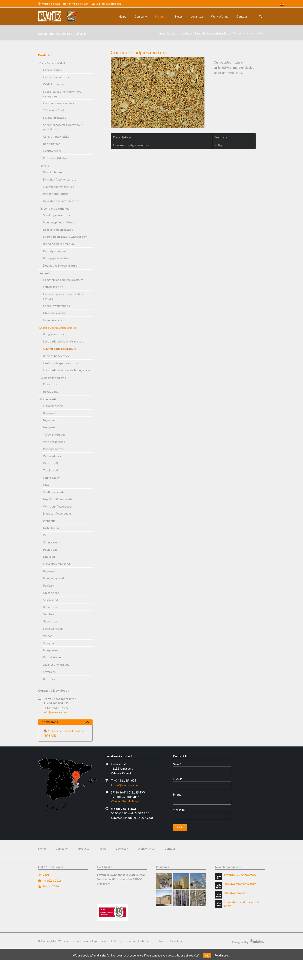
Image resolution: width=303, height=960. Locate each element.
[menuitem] (282, 4)
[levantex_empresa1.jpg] (164, 881)
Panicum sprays (53, 449)
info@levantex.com (55, 712)
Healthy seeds (52, 150)
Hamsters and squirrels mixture (63, 279)
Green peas (50, 621)
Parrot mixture (52, 172)
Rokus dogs (50, 391)
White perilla (51, 463)
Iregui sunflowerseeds (57, 499)
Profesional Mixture (55, 158)
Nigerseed (49, 420)
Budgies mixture (53, 334)
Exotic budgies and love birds (212, 33)
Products (161, 16)
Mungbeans (50, 650)
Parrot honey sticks (55, 193)
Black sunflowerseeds (57, 513)
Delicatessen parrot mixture (61, 201)
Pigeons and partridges (54, 208)
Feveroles (49, 671)
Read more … (222, 955)
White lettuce (52, 456)
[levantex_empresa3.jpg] (198, 881)
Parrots (44, 165)
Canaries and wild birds (54, 63)
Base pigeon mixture (56, 258)
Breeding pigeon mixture (59, 244)
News (179, 16)
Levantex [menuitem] (122, 848)
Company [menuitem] (61, 848)
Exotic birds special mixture (60, 363)
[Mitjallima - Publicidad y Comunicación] (257, 942)
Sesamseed (50, 600)
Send (180, 827)
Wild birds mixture (54, 84)
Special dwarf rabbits (56, 305)
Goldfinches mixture (56, 77)
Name (180, 764)
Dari (45, 535)
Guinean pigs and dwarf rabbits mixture (63, 296)
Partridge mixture (54, 251)
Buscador (260, 16)
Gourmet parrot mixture (58, 186)
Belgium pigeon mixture (58, 229)
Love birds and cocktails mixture (63, 341)
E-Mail (180, 779)
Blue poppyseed (53, 578)
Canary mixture (53, 70)
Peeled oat (50, 549)
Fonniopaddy (51, 477)
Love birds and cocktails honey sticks (66, 370)
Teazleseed (50, 470)
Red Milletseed (52, 657)
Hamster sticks (52, 320)
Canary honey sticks (56, 136)
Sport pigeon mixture (56, 215)
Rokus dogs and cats (52, 377)
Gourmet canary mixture (58, 103)
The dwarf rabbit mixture (240, 884)
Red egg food (51, 143)
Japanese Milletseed (56, 664)
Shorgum (49, 643)
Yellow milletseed (54, 434)
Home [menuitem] (42, 848)
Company (141, 16)
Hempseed (50, 427)
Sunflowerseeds (53, 492)
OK (207, 955)
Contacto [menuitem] (160, 941)
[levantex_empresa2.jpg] (181, 881)
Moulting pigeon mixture (59, 222)
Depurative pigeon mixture (60, 265)
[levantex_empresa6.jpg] (198, 898)
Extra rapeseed (53, 405)
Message (179, 809)
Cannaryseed (51, 542)
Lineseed (49, 556)
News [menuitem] (102, 848)
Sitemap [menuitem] (145, 941)
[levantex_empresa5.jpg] (181, 898)
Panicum (48, 585)
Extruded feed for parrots (59, 179)
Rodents (44, 273)
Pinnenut (49, 520)
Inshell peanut (52, 528)
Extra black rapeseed (56, 564)
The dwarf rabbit (235, 893)
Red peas (49, 679)
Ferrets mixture (53, 286)
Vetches (48, 614)
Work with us (219, 16)
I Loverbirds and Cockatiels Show (241, 903)
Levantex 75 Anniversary (240, 874)
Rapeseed (49, 413)
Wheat (47, 636)
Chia (46, 484)
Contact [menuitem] (169, 848)
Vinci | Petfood (168, 33)
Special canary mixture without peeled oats (63, 127)
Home (122, 16)
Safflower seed (53, 628)
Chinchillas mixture (55, 313)
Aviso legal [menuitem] (176, 941)
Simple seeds (47, 399)
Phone (177, 794)
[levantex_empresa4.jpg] (164, 898)
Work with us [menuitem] (146, 848)
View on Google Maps (125, 801)
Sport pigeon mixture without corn (65, 236)
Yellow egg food (53, 110)
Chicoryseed (51, 592)
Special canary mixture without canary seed (63, 94)
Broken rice (50, 607)
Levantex (197, 16)
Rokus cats (50, 384)
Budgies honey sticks (56, 356)
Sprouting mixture (54, 117)
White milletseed (54, 441)
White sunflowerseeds (58, 506)
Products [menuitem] (83, 848)
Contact (241, 16)
